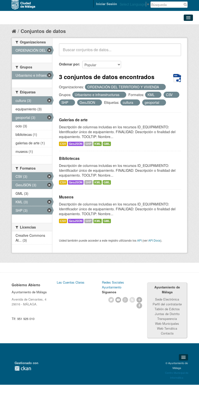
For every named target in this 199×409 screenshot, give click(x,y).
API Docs (154, 240)
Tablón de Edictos (167, 309)
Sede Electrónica (167, 299)
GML (107, 144)
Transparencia (167, 318)
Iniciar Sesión (106, 3)
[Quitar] (161, 87)
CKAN (23, 368)
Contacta (167, 333)
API (139, 240)
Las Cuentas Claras (70, 282)
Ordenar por (69, 64)
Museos (66, 197)
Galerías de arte (73, 120)
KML (97, 144)
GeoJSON (76, 144)
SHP (88, 144)
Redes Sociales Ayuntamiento (113, 284)
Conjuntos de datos (43, 30)
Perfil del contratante (167, 304)
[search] (174, 52)
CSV (63, 144)
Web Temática (167, 328)
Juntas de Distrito (167, 313)
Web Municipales (167, 323)
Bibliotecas (69, 158)
